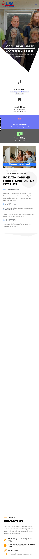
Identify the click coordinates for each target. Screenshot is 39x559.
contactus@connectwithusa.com (19, 92)
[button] (36, 4)
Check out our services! (19, 164)
